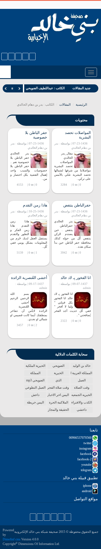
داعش (35, 395)
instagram (85, 448)
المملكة (35, 373)
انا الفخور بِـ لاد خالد (76, 278)
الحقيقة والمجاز (58, 410)
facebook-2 (84, 459)
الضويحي (58, 366)
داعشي (81, 410)
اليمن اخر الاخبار (58, 395)
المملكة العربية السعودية (81, 373)
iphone (87, 486)
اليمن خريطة (35, 402)
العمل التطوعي (35, 387)
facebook (86, 454)
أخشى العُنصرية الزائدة (29, 278)
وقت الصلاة (81, 387)
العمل (82, 380)
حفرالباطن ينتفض (77, 205)
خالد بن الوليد (81, 366)
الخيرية (58, 373)
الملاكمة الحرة (58, 402)
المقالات (65, 104)
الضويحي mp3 (35, 380)
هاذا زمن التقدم (35, 205)
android (87, 491)
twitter (87, 443)
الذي (58, 380)
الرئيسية (82, 104)
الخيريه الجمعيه (81, 395)
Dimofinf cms (11, 539)
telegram (86, 470)
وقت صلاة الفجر (58, 387)
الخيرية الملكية (35, 366)
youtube (86, 465)
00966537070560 (80, 438)
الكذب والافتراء (81, 402)
